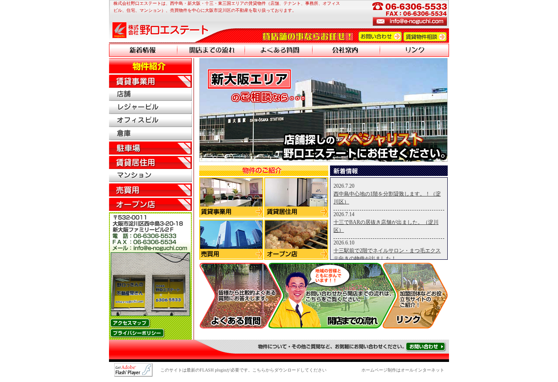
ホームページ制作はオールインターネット (402, 370)
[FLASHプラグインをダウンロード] (133, 373)
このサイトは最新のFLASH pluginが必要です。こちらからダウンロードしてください (243, 370)
